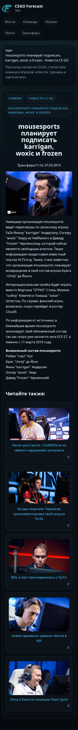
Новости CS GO (41, 98)
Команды (30, 22)
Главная (15, 98)
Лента (9, 33)
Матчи (10, 22)
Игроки (51, 22)
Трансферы (31, 33)
